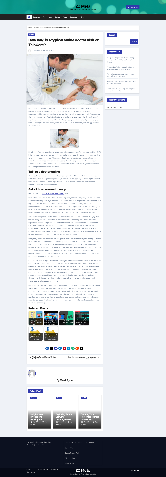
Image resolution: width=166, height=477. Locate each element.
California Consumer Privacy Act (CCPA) (79, 443)
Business (36, 17)
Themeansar (31, 472)
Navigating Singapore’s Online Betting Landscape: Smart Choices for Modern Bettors (120, 60)
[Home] (29, 17)
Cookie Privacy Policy (72, 453)
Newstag (52, 469)
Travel (65, 17)
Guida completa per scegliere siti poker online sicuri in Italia (121, 90)
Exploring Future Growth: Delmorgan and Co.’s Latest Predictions (64, 419)
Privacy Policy (70, 458)
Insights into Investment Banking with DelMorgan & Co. (38, 418)
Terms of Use (69, 463)
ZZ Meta (83, 6)
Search (112, 35)
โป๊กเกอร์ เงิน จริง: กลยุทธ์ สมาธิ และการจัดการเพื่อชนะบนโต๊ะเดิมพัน (121, 75)
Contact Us (69, 448)
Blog (82, 17)
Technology (47, 17)
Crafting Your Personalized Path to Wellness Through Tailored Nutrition (90, 419)
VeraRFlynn (38, 50)
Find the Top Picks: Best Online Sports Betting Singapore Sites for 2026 (120, 68)
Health (57, 17)
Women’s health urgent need (53, 193)
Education (74, 17)
